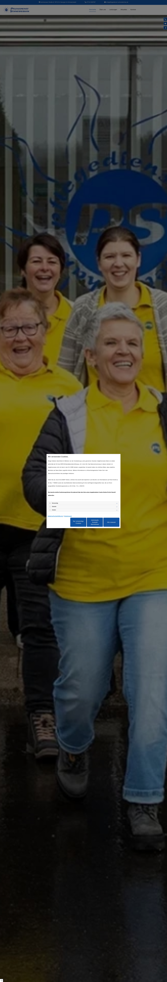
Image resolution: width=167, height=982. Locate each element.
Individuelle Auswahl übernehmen (95, 522)
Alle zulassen (111, 522)
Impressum (68, 516)
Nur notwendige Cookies (78, 522)
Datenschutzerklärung (55, 516)
